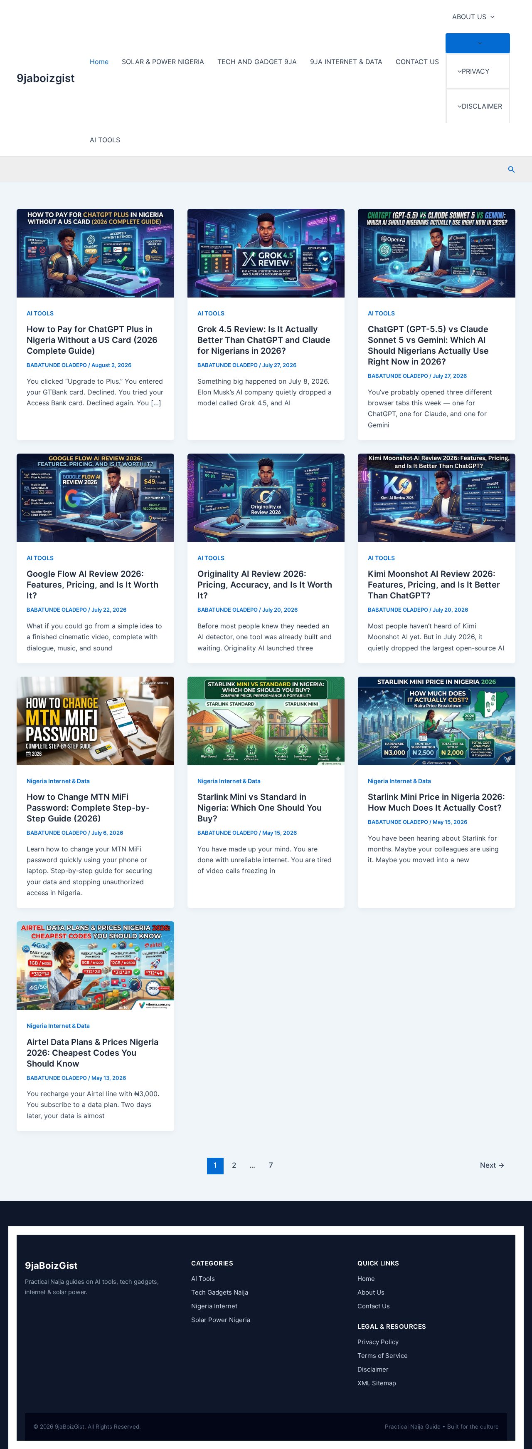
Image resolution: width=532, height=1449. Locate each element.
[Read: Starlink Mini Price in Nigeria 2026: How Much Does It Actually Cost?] (436, 720)
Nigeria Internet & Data (58, 780)
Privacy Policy (378, 1342)
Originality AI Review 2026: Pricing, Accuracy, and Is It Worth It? (264, 584)
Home (99, 61)
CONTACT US (417, 61)
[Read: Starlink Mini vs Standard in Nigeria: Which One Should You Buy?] (266, 720)
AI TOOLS (105, 140)
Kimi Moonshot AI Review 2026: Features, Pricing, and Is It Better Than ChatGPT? (434, 584)
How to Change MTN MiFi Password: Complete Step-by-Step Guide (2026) (88, 808)
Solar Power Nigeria (220, 1320)
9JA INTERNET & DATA (346, 61)
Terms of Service (382, 1356)
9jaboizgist (46, 78)
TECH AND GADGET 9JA (257, 61)
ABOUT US (469, 16)
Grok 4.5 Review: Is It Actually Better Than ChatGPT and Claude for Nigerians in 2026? (263, 340)
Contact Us (373, 1306)
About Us (370, 1292)
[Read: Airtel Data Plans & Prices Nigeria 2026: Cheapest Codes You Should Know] (95, 965)
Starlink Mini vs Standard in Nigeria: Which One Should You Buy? (259, 808)
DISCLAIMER (482, 106)
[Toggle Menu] (478, 42)
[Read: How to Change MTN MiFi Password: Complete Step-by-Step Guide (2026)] (95, 720)
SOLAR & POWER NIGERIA (163, 61)
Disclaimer (373, 1369)
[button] (490, 16)
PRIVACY (476, 71)
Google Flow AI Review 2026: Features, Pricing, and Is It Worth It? (92, 584)
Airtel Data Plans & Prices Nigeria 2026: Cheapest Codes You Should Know (92, 1053)
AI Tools (203, 1279)
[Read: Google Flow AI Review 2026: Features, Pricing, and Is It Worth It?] (95, 497)
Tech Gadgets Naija (219, 1292)
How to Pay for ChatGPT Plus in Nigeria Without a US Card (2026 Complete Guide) (92, 340)
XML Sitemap (376, 1383)
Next (492, 1165)
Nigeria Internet (214, 1306)
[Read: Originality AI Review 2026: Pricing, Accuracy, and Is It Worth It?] (266, 497)
